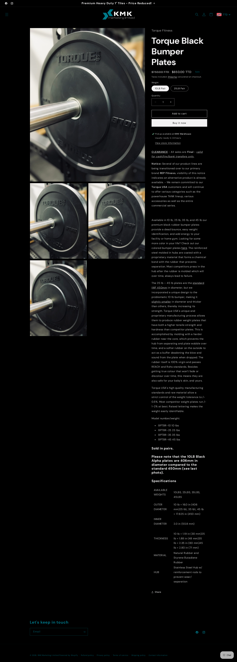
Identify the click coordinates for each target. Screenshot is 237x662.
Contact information (158, 655)
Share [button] (158, 592)
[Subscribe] (84, 632)
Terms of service (120, 655)
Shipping (172, 77)
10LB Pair (160, 88)
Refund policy (87, 655)
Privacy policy (103, 655)
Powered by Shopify (68, 655)
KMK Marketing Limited (48, 655)
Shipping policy (138, 655)
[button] (6, 14)
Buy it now (179, 123)
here (184, 248)
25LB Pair (179, 88)
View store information (168, 143)
